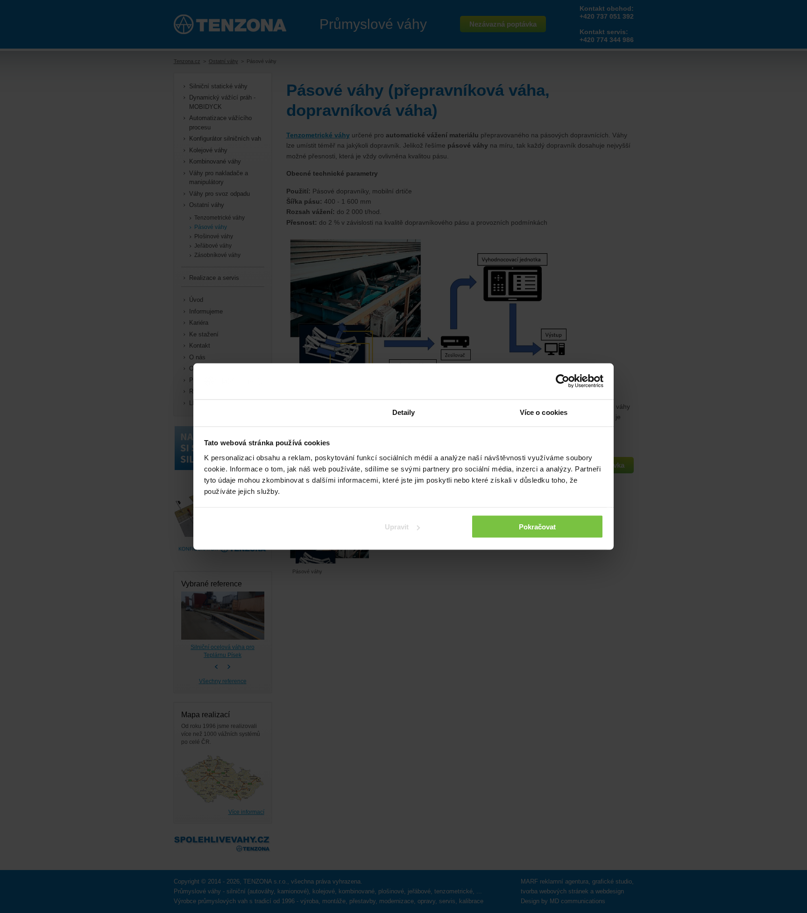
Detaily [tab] (403, 412)
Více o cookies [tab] (543, 412)
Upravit (397, 527)
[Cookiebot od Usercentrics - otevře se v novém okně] (562, 381)
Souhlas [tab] (263, 412)
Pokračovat (537, 527)
